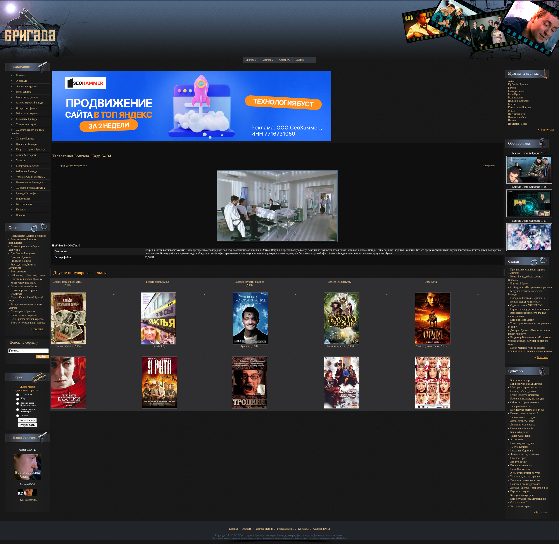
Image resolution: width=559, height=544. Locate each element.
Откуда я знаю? (518, 502)
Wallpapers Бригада (26, 171)
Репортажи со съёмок (27, 165)
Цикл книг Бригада (26, 144)
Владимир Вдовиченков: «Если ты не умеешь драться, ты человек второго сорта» (529, 341)
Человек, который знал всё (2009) (249, 283)
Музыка (299, 59)
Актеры (246, 528)
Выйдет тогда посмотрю (28, 410)
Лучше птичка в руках (522, 424)
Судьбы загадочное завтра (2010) (67, 283)
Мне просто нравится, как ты (526, 387)
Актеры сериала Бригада (29, 102)
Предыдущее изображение (73, 165)
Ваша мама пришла (520, 465)
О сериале (21, 80)
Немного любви (517, 117)
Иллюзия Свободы (518, 100)
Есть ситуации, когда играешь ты (528, 498)
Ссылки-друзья (321, 528)
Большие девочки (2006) (340, 346)
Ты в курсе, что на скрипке (525, 476)
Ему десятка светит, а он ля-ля (527, 409)
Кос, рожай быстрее (521, 380)
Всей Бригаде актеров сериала (27, 318)
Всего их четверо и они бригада (28, 322)
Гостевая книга (24, 204)
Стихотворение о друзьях (25, 290)
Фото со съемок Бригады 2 (30, 176)
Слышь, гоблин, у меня (523, 391)
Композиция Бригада (519, 107)
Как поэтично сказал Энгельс (526, 383)
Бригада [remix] (516, 91)
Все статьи (542, 357)
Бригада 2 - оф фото (27, 193)
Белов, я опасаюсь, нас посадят (527, 398)
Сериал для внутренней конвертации (530, 309)
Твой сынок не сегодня (522, 417)
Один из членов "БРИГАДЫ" (526, 305)
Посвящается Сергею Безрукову (28, 235)
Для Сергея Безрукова (23, 253)
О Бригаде (16, 293)
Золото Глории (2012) (340, 281)
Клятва (512, 104)
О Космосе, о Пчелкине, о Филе (28, 275)
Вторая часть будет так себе (28, 404)
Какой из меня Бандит (522, 319)
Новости (20, 215)
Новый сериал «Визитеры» (525, 301)
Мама (511, 110)
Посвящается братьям (23, 311)
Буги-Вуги (514, 94)
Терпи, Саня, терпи (520, 435)
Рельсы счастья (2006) (158, 281)
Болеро (512, 87)
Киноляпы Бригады (26, 119)
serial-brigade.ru (340, 538)
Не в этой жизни (517, 113)
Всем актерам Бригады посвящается (22, 241)
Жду (23, 398)
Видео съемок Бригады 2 (29, 182)
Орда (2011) (431, 281)
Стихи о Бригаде (25, 138)
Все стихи (38, 329)
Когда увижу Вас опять (23, 282)
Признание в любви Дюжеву (26, 279)
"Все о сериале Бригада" (251, 535)
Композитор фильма (27, 97)
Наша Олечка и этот (521, 469)
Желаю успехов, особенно (524, 454)
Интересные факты (26, 108)
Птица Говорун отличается (525, 394)
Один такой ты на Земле (24, 286)
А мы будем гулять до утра (525, 472)
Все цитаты (542, 512)
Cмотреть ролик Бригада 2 (30, 187)
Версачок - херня (519, 491)
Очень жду (26, 394)
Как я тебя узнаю (519, 432)
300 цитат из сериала (27, 113)
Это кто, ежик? (518, 461)
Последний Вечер (517, 123)
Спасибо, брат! (518, 458)
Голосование (23, 198)
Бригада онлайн (264, 528)
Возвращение (515, 97)
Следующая (489, 165)
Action (511, 81)
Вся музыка (547, 129)
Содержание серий (26, 124)
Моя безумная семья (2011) (431, 346)
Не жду (24, 415)
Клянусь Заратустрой (521, 495)
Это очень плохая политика (525, 480)
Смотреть (284, 59)
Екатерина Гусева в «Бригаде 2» (527, 298)
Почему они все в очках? (524, 413)
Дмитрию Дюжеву (21, 257)
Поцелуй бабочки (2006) (67, 346)
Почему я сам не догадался (525, 483)
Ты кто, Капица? (519, 446)
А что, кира (516, 439)
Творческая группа (26, 86)
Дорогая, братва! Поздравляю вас (529, 487)
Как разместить (28, 499)
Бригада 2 (267, 59)
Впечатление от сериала (23, 315)
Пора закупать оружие (522, 443)
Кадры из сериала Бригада (30, 149)
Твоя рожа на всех (520, 406)
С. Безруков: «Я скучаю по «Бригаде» (531, 287)
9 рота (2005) (158, 346)
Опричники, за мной (521, 428)
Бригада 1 (251, 59)
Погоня (512, 120)
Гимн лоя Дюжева (21, 260)
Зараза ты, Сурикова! (521, 450)
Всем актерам (18, 271)
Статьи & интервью (26, 155)
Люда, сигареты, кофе (522, 420)
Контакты (21, 209)
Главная (20, 75)
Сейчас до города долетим (524, 402)
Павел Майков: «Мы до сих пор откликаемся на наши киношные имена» (530, 349)
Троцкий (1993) (249, 346)
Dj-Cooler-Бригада (518, 84)
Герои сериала (23, 91)
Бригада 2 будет (519, 283)
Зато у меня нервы (520, 506)
